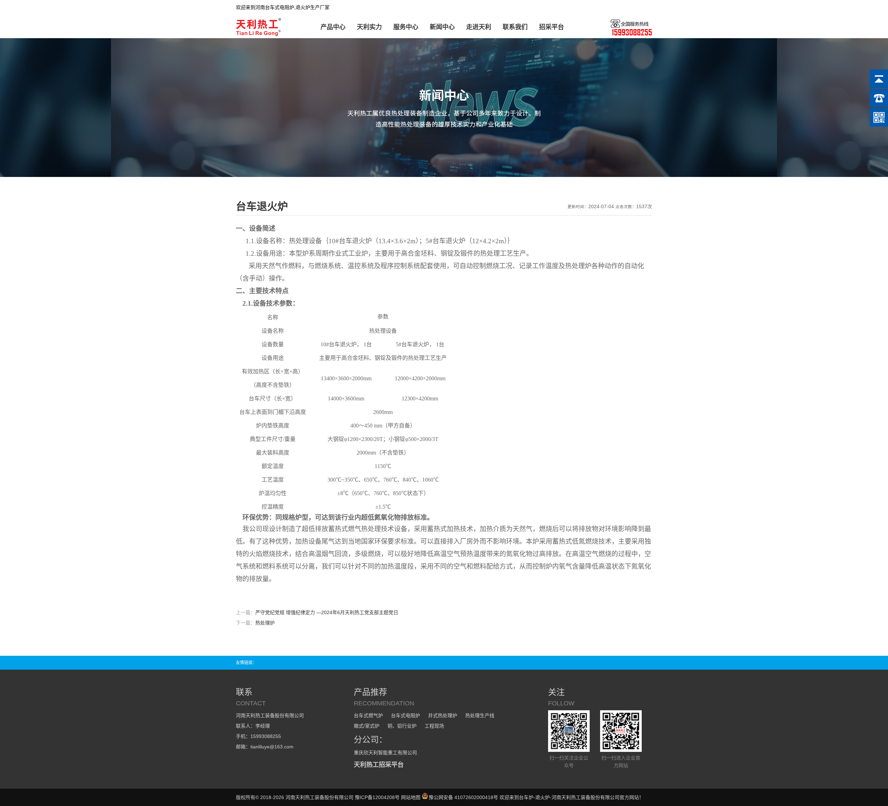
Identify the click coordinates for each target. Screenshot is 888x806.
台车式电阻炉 (405, 715)
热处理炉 (265, 623)
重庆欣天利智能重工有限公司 (385, 752)
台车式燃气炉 (368, 715)
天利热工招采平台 (379, 764)
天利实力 (369, 27)
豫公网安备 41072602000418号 (463, 797)
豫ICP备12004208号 (377, 797)
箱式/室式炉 (366, 726)
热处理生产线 (479, 715)
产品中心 (333, 27)
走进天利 (478, 27)
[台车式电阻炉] (259, 34)
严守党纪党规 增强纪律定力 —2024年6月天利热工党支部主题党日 (326, 612)
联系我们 (515, 27)
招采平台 (551, 27)
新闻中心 (442, 27)
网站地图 (410, 797)
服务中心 (405, 27)
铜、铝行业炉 (402, 726)
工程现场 (434, 726)
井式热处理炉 (442, 715)
